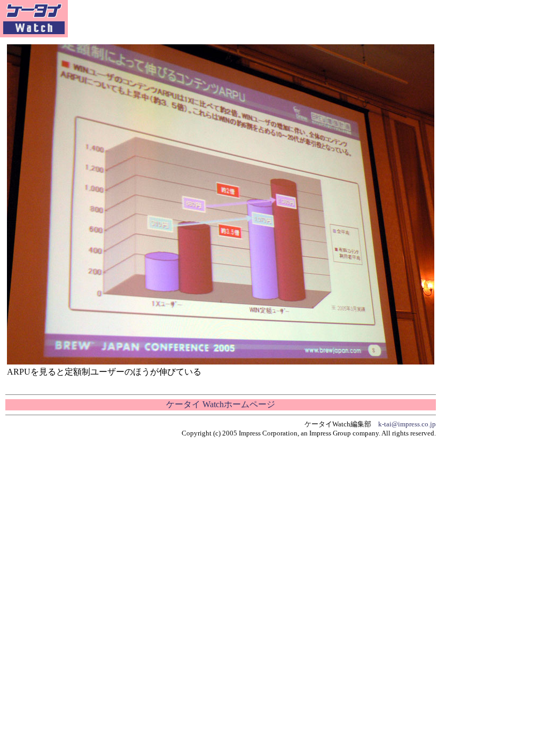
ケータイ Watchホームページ (220, 404)
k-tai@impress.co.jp (407, 424)
